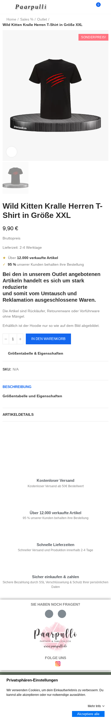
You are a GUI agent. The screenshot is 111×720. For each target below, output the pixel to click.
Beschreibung (17, 387)
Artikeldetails (18, 414)
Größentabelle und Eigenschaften (32, 396)
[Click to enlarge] (11, 152)
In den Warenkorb (48, 339)
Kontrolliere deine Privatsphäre (32, 441)
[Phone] (62, 614)
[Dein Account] (105, 7)
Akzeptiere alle (88, 714)
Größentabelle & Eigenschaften (35, 353)
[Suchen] (87, 7)
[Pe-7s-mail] (49, 614)
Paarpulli (31, 6)
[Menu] (8, 7)
